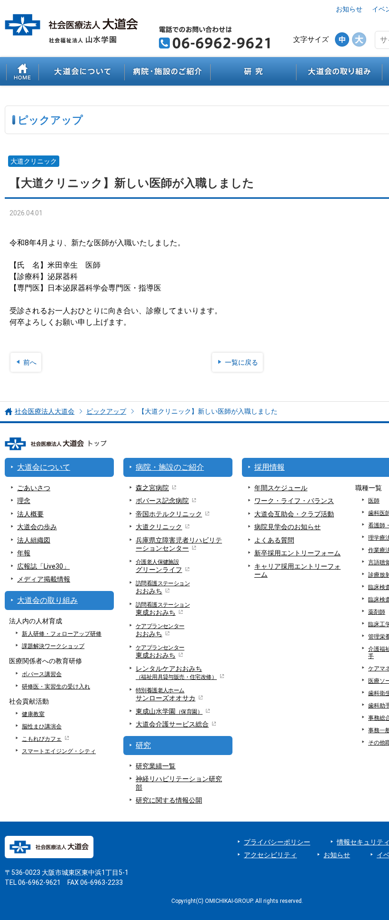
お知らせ (349, 9)
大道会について (81, 71)
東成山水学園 (169, 711)
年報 (23, 553)
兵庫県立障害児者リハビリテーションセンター (179, 544)
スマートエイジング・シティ (59, 751)
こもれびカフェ (42, 739)
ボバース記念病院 (162, 500)
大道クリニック (159, 527)
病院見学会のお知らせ (287, 527)
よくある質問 (274, 540)
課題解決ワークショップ (53, 646)
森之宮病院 (152, 488)
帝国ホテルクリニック (169, 514)
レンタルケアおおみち (176, 673)
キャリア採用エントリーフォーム (297, 570)
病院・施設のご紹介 (167, 71)
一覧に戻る (241, 362)
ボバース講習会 (42, 674)
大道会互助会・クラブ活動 (294, 514)
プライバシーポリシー (277, 842)
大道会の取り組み (339, 71)
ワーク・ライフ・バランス (294, 500)
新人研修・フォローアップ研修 (62, 633)
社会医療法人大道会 (44, 411)
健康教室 (33, 714)
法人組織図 (33, 540)
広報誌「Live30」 (43, 566)
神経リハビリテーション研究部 (179, 783)
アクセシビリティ (270, 855)
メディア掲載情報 (43, 579)
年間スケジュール (280, 488)
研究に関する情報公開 (169, 800)
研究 (253, 71)
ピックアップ (106, 411)
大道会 (172, 724)
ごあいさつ (33, 488)
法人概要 (30, 514)
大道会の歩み (37, 527)
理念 (23, 500)
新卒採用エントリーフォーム (297, 553)
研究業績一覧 (156, 766)
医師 (374, 500)
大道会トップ (22, 71)
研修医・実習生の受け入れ (56, 686)
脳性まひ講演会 (42, 726)
